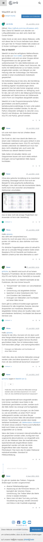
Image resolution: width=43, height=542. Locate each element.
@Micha (5, 271)
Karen (8, 128)
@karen (9, 234)
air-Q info (9, 24)
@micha (5, 378)
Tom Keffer (17, 55)
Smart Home (10, 15)
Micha (8, 230)
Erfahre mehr (29, 539)
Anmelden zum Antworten (31, 16)
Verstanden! (36, 529)
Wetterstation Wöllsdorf (31, 422)
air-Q (24, 525)
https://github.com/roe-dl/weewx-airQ (23, 28)
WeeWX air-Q (20, 378)
